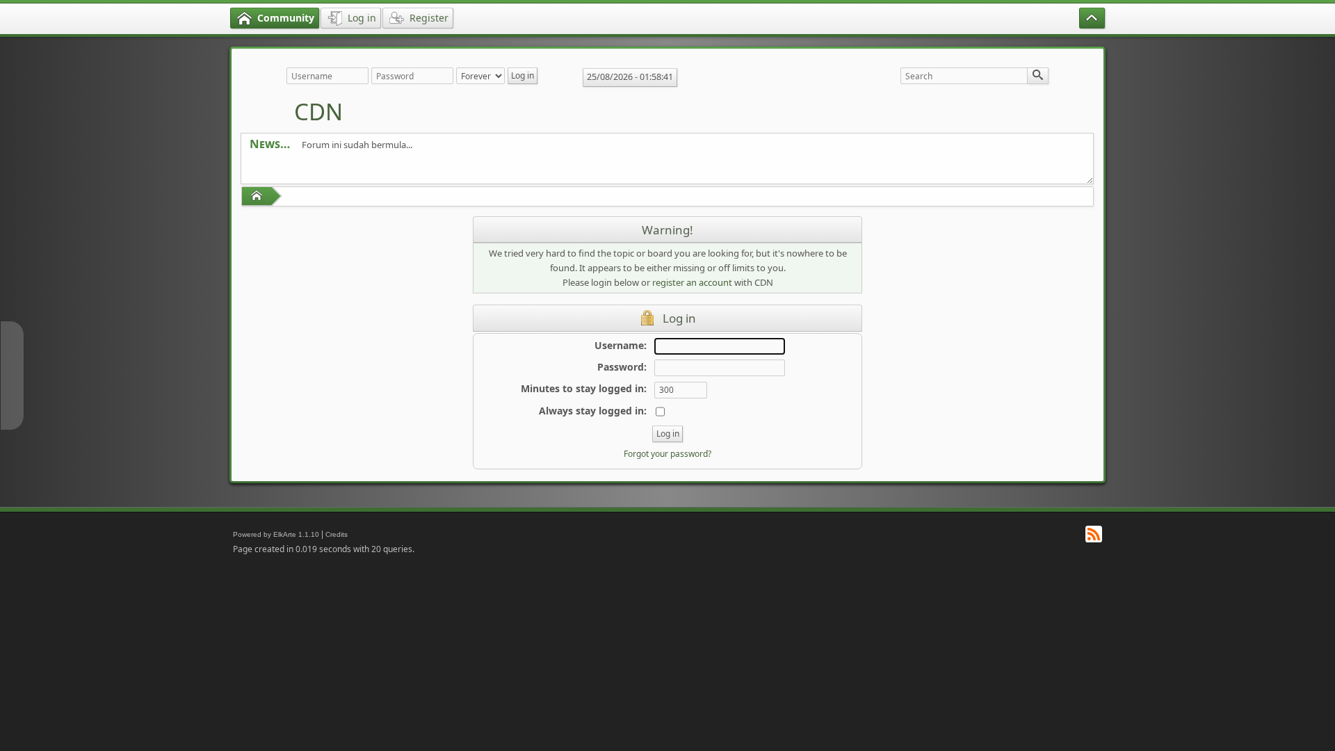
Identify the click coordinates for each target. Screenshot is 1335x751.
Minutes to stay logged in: (584, 388)
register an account (692, 282)
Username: (620, 345)
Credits (336, 534)
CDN (318, 111)
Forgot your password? (667, 454)
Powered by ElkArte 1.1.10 (276, 534)
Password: (622, 366)
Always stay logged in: (593, 410)
